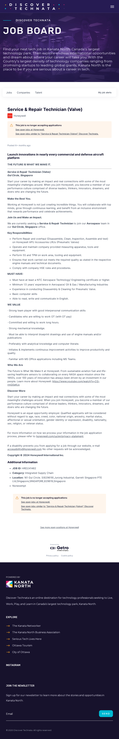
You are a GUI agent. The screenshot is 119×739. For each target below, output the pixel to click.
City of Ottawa (21, 652)
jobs (9, 92)
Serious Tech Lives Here (27, 639)
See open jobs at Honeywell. (29, 129)
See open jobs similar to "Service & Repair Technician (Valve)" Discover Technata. (57, 133)
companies (23, 92)
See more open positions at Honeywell (59, 527)
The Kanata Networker (26, 625)
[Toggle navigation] (112, 6)
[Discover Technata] (34, 6)
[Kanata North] (59, 584)
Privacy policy (52, 555)
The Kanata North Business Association (36, 632)
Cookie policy (67, 555)
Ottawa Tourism (22, 645)
